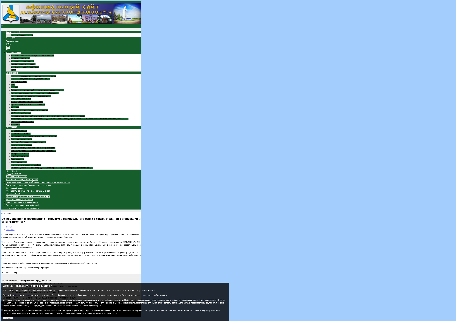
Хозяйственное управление (23, 64)
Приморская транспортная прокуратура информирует (35, 93)
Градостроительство (20, 156)
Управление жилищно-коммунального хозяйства (32, 55)
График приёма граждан (21, 145)
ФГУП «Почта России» (21, 113)
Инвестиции (11, 171)
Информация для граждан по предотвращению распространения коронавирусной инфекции (52, 168)
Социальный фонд (19, 82)
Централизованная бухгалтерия (25, 67)
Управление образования (22, 61)
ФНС (13, 85)
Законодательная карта (21, 139)
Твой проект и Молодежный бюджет (22, 179)
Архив (13, 70)
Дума (8, 44)
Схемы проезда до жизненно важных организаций (33, 148)
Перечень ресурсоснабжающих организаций (30, 79)
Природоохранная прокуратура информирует (31, 96)
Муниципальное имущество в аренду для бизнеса (28, 191)
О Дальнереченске (19, 131)
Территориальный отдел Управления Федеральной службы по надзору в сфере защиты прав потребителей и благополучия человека (69, 119)
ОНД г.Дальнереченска (21, 99)
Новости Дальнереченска (22, 35)
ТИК (8, 50)
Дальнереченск (12, 32)
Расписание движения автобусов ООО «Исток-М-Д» (34, 136)
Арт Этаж (15, 107)
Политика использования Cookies (26, 165)
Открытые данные (19, 162)
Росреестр (15, 124)
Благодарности (17, 159)
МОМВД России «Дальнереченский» (27, 102)
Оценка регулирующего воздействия (22, 205)
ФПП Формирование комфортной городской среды (33, 151)
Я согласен (8, 318)
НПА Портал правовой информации (22, 202)
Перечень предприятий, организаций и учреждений (33, 76)
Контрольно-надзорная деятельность (22, 208)
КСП (8, 47)
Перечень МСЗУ (13, 194)
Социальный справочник (17, 188)
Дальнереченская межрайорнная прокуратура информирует (37, 90)
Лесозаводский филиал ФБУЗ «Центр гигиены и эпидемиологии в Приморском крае (48, 116)
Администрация (13, 41)
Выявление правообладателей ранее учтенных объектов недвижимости (38, 182)
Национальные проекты (16, 177)
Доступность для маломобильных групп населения (28, 185)
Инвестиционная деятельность (19, 199)
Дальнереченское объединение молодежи (29, 110)
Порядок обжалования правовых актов (28, 142)
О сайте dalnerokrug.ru (21, 134)
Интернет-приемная (20, 154)
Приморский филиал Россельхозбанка (28, 105)
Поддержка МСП (13, 174)
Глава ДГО (10, 38)
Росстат (14, 87)
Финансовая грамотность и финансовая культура (27, 197)
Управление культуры (20, 58)
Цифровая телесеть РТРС (22, 122)
